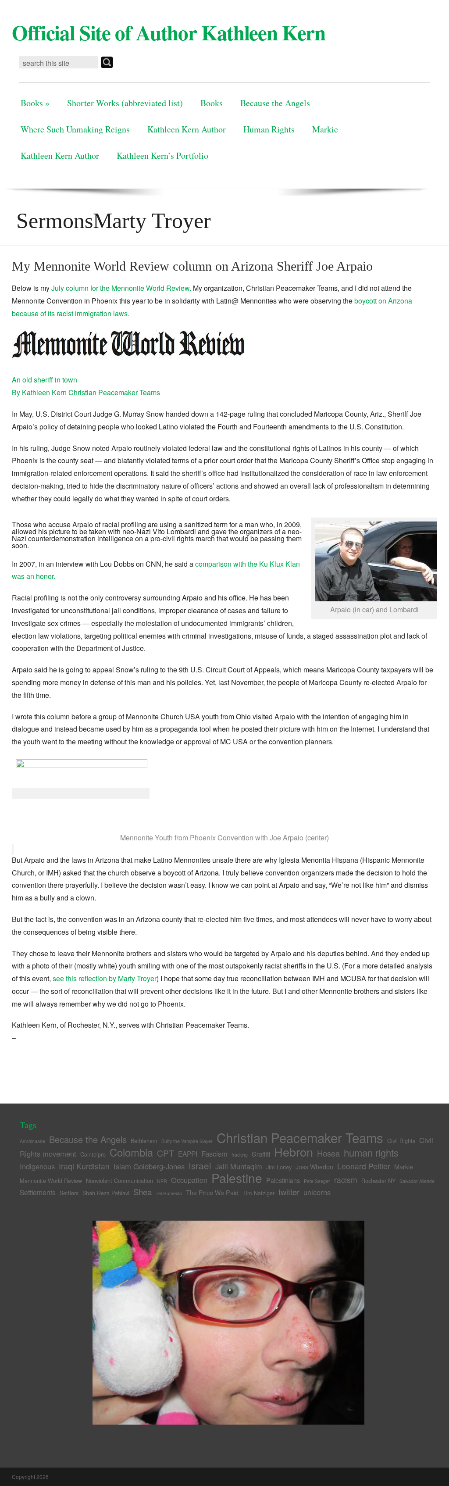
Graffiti (261, 1154)
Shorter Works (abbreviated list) (125, 103)
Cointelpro (93, 1154)
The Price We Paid (212, 1192)
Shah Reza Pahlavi (105, 1193)
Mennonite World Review (51, 1180)
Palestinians (283, 1180)
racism (345, 1179)
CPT (165, 1153)
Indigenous (37, 1166)
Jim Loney (279, 1167)
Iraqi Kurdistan (84, 1166)
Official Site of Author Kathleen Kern (168, 32)
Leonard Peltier (363, 1166)
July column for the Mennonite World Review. (121, 288)
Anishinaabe (32, 1141)
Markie (325, 129)
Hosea (328, 1153)
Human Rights (269, 129)
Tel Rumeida (169, 1193)
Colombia (131, 1152)
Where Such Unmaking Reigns (75, 129)
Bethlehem (144, 1140)
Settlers (69, 1193)
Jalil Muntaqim (238, 1166)
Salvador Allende (417, 1181)
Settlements (38, 1192)
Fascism (214, 1153)
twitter (288, 1191)
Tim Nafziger (258, 1193)
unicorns (317, 1192)
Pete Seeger (317, 1181)
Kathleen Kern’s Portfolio (162, 155)
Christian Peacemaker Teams (300, 1137)
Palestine (236, 1177)
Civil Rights (401, 1140)
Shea (142, 1191)
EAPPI (187, 1153)
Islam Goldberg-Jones (149, 1166)
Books (35, 103)
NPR (162, 1181)
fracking (240, 1154)
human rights (371, 1152)
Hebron (293, 1151)
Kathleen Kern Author (186, 129)
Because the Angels (275, 103)
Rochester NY (378, 1180)
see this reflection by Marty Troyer (105, 978)
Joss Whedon (314, 1166)
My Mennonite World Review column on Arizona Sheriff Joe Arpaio (192, 266)
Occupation (189, 1180)
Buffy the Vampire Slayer (187, 1141)
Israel (200, 1165)
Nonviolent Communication (119, 1180)
